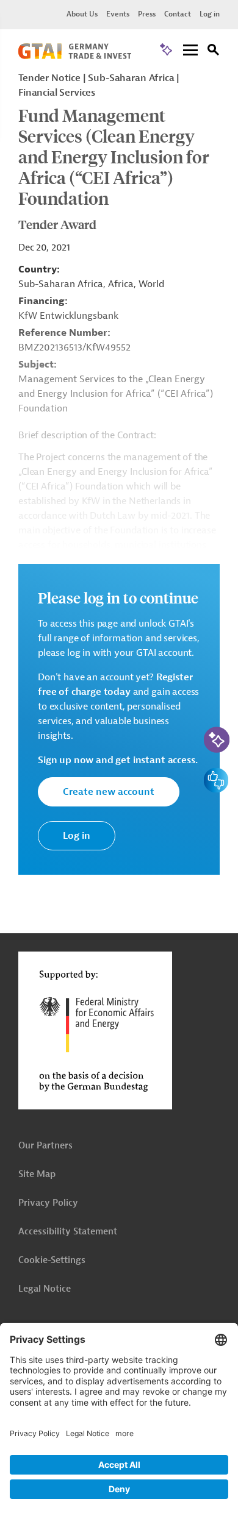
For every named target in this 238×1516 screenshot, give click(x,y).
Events (117, 14)
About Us (82, 14)
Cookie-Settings (51, 1260)
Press (147, 14)
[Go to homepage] (74, 56)
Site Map (37, 1174)
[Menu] (190, 51)
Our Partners (45, 1145)
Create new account (108, 792)
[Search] (213, 51)
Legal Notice (44, 1289)
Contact (177, 14)
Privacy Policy (48, 1203)
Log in (210, 14)
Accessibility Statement (67, 1231)
